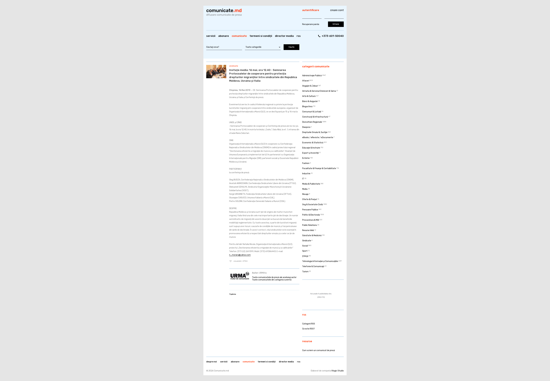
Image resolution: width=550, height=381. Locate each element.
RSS (299, 36)
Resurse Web (308, 230)
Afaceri (305, 81)
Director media (284, 36)
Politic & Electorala (311, 215)
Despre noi (211, 362)
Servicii (210, 36)
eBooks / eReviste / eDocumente (317, 137)
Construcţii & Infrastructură (315, 117)
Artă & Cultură (309, 96)
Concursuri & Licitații (311, 111)
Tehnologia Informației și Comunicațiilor (320, 261)
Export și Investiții (310, 153)
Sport (305, 251)
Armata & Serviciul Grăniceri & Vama (319, 91)
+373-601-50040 (333, 36)
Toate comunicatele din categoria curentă (271, 280)
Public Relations (309, 225)
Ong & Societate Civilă (312, 204)
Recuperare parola (310, 24)
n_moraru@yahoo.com (240, 255)
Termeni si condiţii (261, 36)
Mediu (305, 189)
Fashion (305, 163)
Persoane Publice (310, 209)
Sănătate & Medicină (312, 235)
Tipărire (232, 294)
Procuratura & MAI (310, 220)
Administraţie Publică (312, 75)
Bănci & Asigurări (310, 101)
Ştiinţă (305, 256)
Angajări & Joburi (310, 86)
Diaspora (306, 127)
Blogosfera (307, 106)
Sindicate (233, 66)
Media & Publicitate (311, 184)
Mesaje (305, 194)
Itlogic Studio (337, 371)
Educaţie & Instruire (311, 148)
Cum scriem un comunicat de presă (318, 350)
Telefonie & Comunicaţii (313, 266)
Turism (305, 271)
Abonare (223, 36)
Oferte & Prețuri (309, 199)
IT (303, 179)
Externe (306, 158)
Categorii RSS (308, 324)
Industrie (306, 173)
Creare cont (337, 10)
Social (305, 246)
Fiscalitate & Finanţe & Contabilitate (319, 168)
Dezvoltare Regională (312, 122)
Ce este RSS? (308, 329)
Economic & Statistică (312, 142)
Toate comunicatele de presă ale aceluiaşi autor (274, 277)
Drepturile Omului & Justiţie (314, 132)
